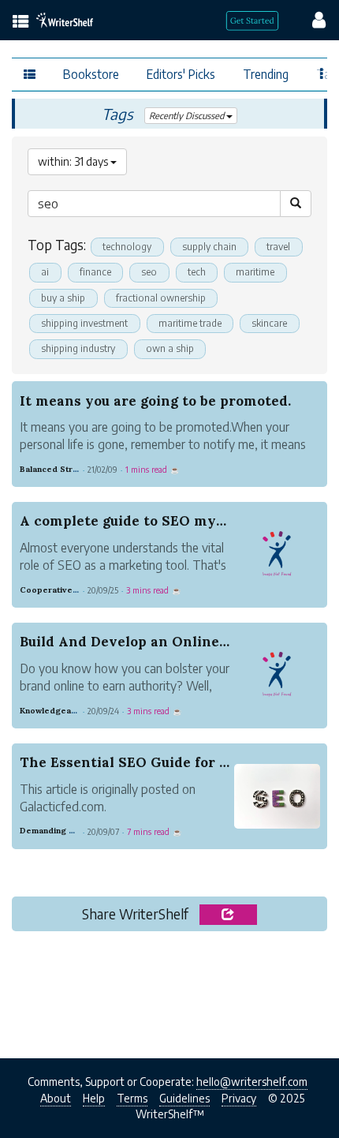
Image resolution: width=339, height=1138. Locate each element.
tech (197, 272)
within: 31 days (74, 161)
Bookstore (91, 73)
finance (95, 272)
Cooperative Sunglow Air (72, 590)
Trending (266, 73)
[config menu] (311, 19)
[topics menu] (21, 22)
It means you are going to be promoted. (155, 401)
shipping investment (84, 323)
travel (278, 247)
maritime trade (190, 323)
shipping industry (78, 348)
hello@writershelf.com (251, 1081)
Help (94, 1098)
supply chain (209, 247)
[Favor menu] (322, 72)
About (55, 1098)
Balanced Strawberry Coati (76, 469)
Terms (132, 1098)
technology (126, 247)
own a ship (170, 348)
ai (45, 272)
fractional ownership (161, 298)
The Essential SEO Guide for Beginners (154, 762)
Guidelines (184, 1098)
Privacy (239, 1098)
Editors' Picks (181, 73)
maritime (255, 272)
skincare (269, 323)
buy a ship (63, 298)
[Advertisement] (169, 990)
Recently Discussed (187, 116)
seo (149, 272)
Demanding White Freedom (76, 830)
